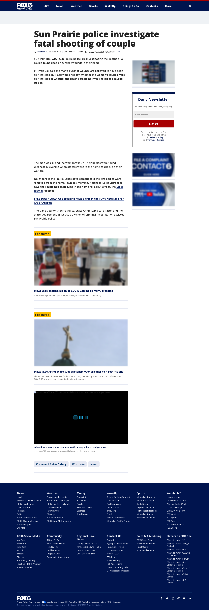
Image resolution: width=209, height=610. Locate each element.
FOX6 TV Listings (174, 507)
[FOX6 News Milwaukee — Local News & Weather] (26, 6)
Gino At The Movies (116, 517)
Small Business (84, 514)
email (190, 598)
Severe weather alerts (57, 497)
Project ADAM (53, 553)
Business (81, 510)
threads (178, 598)
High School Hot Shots (147, 510)
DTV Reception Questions (119, 570)
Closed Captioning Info (117, 567)
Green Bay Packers (145, 500)
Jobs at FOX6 (113, 553)
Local (19, 497)
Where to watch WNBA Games (177, 575)
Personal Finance (85, 507)
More (168, 6)
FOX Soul (171, 521)
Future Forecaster (55, 517)
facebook (161, 598)
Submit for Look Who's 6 (118, 497)
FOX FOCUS (142, 546)
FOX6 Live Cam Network (58, 504)
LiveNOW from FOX (176, 510)
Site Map (21, 527)
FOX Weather (53, 510)
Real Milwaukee (114, 504)
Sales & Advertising (149, 536)
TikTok (20, 550)
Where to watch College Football (178, 544)
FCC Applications (114, 564)
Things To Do (53, 540)
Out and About (113, 507)
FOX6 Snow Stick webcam (59, 521)
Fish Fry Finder (53, 546)
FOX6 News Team (115, 550)
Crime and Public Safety (73, 52)
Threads (20, 553)
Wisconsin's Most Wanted (29, 500)
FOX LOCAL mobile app (28, 521)
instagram (172, 598)
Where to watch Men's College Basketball (177, 563)
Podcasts (21, 510)
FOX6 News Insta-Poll (27, 517)
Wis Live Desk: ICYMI (176, 504)
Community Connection (58, 557)
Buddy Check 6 (54, 550)
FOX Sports (172, 517)
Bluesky (20, 557)
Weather (52, 493)
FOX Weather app (55, 507)
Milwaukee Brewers (146, 497)
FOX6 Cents (82, 500)
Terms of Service (155, 140)
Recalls (80, 504)
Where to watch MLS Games (176, 581)
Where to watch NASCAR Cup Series (178, 554)
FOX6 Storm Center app (58, 500)
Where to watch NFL (176, 540)
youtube (184, 598)
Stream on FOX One (179, 536)
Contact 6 (81, 497)
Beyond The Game (145, 507)
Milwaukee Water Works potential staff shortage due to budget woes (70, 447)
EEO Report (112, 557)
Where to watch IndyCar (178, 558)
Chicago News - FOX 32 (88, 543)
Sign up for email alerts (117, 543)
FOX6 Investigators (25, 504)
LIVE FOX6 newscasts (176, 500)
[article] (81, 262)
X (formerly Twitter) (26, 560)
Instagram (21, 546)
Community (54, 536)
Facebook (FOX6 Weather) (29, 564)
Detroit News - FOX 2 (87, 550)
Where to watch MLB (176, 549)
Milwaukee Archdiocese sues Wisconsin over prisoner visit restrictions (78, 371)
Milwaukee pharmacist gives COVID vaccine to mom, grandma (73, 290)
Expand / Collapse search (190, 6)
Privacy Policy (156, 137)
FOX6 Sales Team (145, 540)
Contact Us (114, 536)
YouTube (21, 540)
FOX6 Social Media (28, 536)
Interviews (111, 510)
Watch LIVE (174, 493)
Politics (20, 514)
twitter (167, 598)
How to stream (174, 497)
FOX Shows (172, 527)
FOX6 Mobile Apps (115, 546)
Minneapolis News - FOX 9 (89, 546)
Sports (141, 493)
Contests (111, 540)
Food (109, 514)
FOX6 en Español (25, 524)
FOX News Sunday (175, 524)
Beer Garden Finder (56, 543)
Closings (51, 514)
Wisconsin (78, 464)
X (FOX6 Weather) (25, 567)
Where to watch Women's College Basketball (179, 569)
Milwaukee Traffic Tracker (119, 521)
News (93, 464)
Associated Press (54, 52)
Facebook (21, 543)
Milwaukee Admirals (146, 517)
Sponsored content (145, 550)
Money (81, 493)
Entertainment (23, 507)
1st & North (142, 504)
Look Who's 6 (113, 500)
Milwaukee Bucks (145, 514)
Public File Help (114, 560)
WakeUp (112, 493)
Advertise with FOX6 (146, 543)
